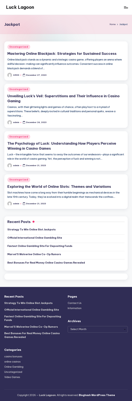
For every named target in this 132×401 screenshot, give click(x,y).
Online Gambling (13, 366)
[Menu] (126, 7)
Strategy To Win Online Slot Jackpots (31, 229)
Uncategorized (18, 47)
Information (74, 308)
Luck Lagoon (20, 7)
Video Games (12, 377)
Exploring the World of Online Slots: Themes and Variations (59, 186)
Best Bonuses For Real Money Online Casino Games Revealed (46, 262)
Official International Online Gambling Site (34, 237)
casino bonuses (13, 356)
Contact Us (74, 303)
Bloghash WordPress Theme (97, 395)
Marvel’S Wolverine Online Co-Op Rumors (34, 254)
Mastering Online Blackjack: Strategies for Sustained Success (62, 53)
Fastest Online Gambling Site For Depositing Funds (39, 246)
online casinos (12, 361)
